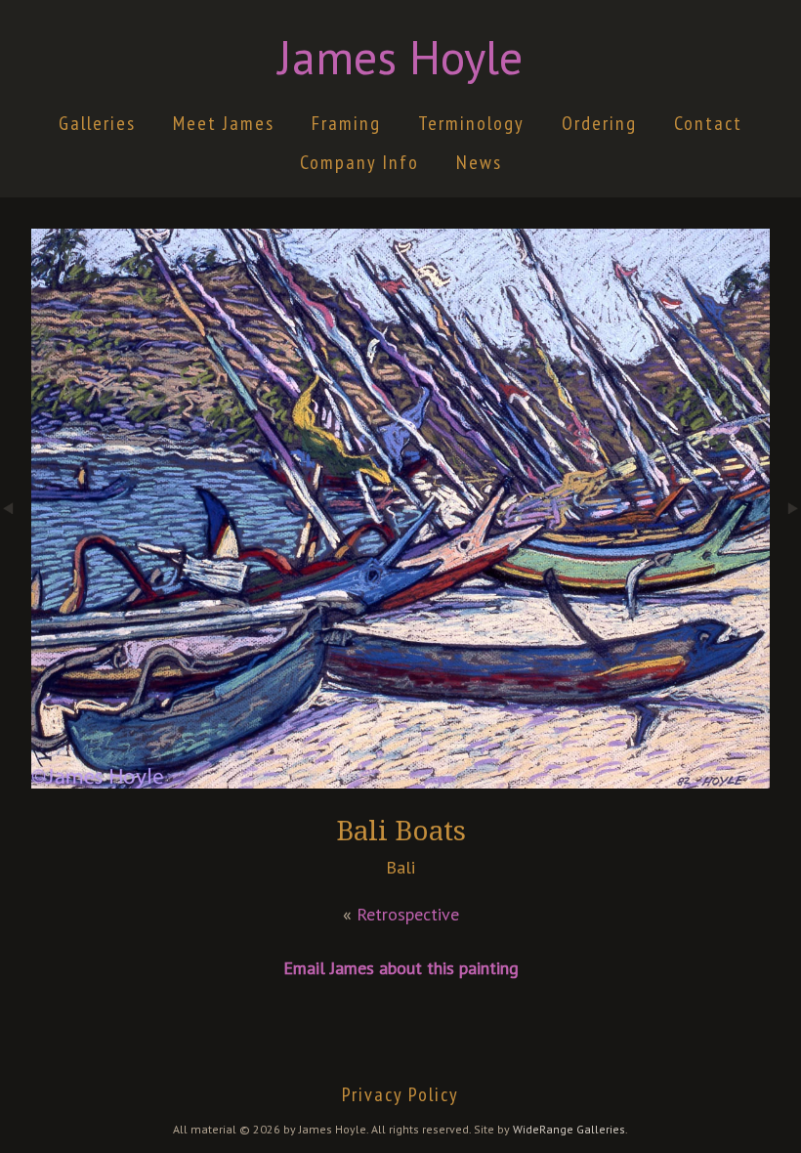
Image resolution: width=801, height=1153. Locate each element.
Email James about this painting (401, 968)
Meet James (223, 123)
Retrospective (408, 914)
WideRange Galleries (569, 1129)
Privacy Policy (400, 1094)
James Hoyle (400, 56)
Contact (708, 123)
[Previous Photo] (15, 572)
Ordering (599, 123)
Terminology (471, 123)
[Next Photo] (785, 572)
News (479, 162)
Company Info (359, 162)
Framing (346, 123)
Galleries (97, 123)
